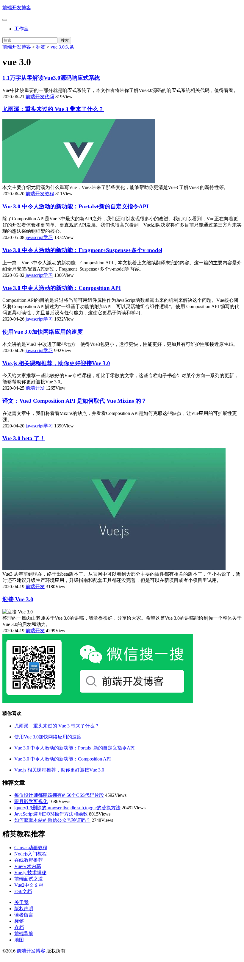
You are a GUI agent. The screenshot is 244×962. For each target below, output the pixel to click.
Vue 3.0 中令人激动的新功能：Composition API (61, 288)
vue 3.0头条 (62, 46)
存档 (19, 927)
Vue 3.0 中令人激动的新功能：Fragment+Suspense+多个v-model (82, 250)
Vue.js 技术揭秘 (30, 872)
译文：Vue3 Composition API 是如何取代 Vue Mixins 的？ (74, 401)
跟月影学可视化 (31, 801)
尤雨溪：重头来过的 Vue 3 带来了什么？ (53, 109)
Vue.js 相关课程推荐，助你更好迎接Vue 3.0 (56, 363)
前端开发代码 (40, 96)
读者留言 (23, 914)
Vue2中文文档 (28, 885)
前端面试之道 (28, 878)
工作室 (21, 28)
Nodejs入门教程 (30, 853)
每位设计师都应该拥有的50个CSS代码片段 (59, 795)
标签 (41, 46)
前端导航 (23, 933)
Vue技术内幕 (27, 866)
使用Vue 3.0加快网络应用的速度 (42, 332)
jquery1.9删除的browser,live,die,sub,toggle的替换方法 (67, 807)
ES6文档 (23, 891)
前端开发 (35, 388)
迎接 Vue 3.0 (17, 599)
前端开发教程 (40, 193)
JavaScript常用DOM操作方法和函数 (51, 813)
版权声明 (23, 908)
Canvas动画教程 (30, 847)
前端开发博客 (16, 7)
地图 (19, 939)
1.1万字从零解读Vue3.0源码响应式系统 (51, 78)
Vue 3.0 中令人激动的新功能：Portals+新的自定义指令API (75, 206)
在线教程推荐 (28, 860)
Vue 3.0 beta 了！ (23, 438)
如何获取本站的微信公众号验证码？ (52, 820)
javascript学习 (39, 237)
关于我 (21, 902)
